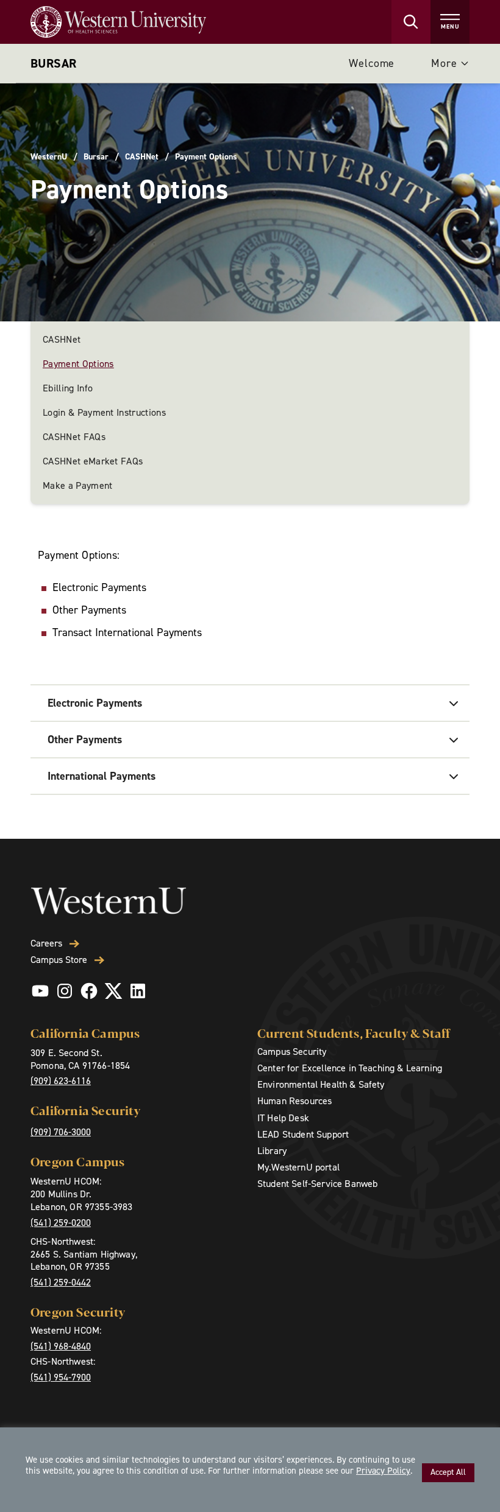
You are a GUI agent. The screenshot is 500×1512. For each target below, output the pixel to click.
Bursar (53, 63)
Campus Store (58, 960)
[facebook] (89, 991)
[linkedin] (138, 991)
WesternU (48, 157)
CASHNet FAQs (74, 436)
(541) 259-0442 (60, 1282)
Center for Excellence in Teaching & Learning (349, 1068)
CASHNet (142, 157)
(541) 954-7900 (60, 1377)
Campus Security (291, 1051)
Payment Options (78, 363)
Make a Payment (77, 485)
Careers (46, 943)
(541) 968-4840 (60, 1346)
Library (272, 1150)
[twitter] (113, 991)
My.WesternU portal (298, 1167)
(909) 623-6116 (60, 1080)
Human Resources (294, 1100)
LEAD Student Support (303, 1134)
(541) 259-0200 (60, 1222)
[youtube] (40, 991)
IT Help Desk (283, 1117)
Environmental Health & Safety (321, 1084)
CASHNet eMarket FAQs (93, 461)
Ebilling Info (68, 388)
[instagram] (64, 991)
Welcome (372, 63)
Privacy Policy (383, 1471)
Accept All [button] (448, 1472)
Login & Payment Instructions (104, 412)
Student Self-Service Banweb (317, 1183)
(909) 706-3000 (60, 1131)
